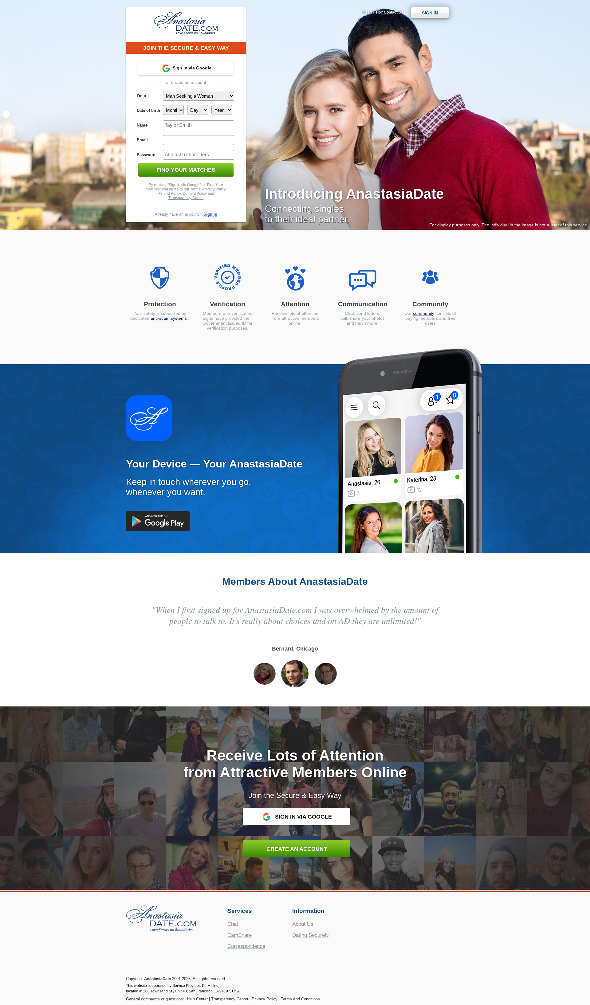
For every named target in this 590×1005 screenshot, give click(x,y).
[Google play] (158, 521)
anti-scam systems (169, 318)
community (423, 313)
